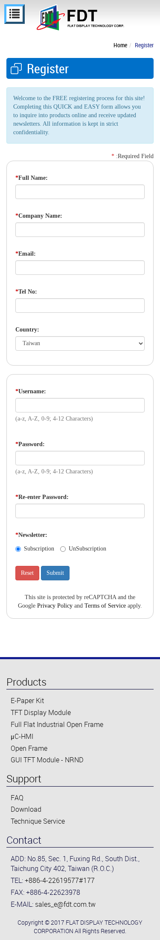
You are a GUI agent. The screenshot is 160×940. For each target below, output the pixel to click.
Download (26, 809)
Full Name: (31, 178)
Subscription (39, 548)
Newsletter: (31, 535)
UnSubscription (87, 548)
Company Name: (38, 216)
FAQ (17, 797)
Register (144, 45)
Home (120, 45)
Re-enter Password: (42, 497)
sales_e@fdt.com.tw (65, 904)
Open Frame (29, 748)
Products (26, 682)
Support (23, 778)
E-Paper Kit (27, 700)
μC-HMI (22, 736)
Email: (25, 254)
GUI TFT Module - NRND (47, 759)
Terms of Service (105, 606)
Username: (30, 391)
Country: (27, 329)
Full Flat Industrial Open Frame (57, 724)
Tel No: (26, 291)
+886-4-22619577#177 (60, 880)
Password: (30, 444)
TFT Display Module (41, 712)
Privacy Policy (55, 606)
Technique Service (38, 821)
